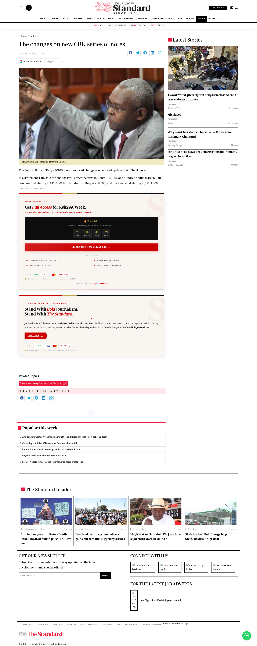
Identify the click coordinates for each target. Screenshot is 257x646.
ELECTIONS (142, 19)
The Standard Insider (49, 489)
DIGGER (212, 19)
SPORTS (111, 19)
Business (34, 36)
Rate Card (57, 625)
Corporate (28, 625)
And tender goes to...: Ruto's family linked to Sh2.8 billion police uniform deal (46, 539)
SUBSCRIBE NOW (218, 8)
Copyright (108, 625)
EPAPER (201, 19)
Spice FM (139, 25)
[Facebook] (144, 567)
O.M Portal (93, 625)
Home (24, 36)
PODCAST (190, 19)
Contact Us (43, 625)
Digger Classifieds (153, 600)
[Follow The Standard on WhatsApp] (246, 635)
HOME (42, 19)
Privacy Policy (131, 625)
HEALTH (100, 19)
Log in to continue (100, 283)
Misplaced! (175, 114)
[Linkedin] (197, 567)
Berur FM (158, 25)
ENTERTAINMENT (126, 19)
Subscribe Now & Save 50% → (91, 247)
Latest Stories (188, 39)
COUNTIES (54, 19)
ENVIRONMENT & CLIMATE (163, 19)
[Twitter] (171, 567)
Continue (35, 335)
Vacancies (71, 625)
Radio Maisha (118, 25)
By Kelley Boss (26, 54)
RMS (119, 625)
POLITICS (66, 19)
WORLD (90, 19)
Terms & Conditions (152, 625)
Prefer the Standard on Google (38, 61)
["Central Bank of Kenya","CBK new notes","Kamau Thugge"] (43, 384)
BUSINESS (78, 19)
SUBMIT (106, 576)
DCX (82, 625)
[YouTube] (224, 567)
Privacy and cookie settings (175, 623)
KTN (180, 19)
